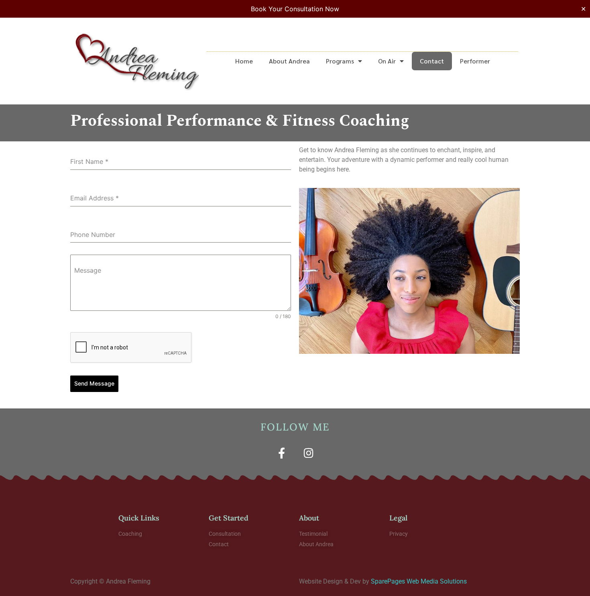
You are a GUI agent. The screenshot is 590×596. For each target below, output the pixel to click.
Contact (432, 61)
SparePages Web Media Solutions (419, 581)
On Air (387, 61)
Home (244, 61)
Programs (340, 61)
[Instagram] (308, 452)
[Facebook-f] (281, 452)
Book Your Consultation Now (295, 9)
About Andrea (289, 61)
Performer (475, 61)
